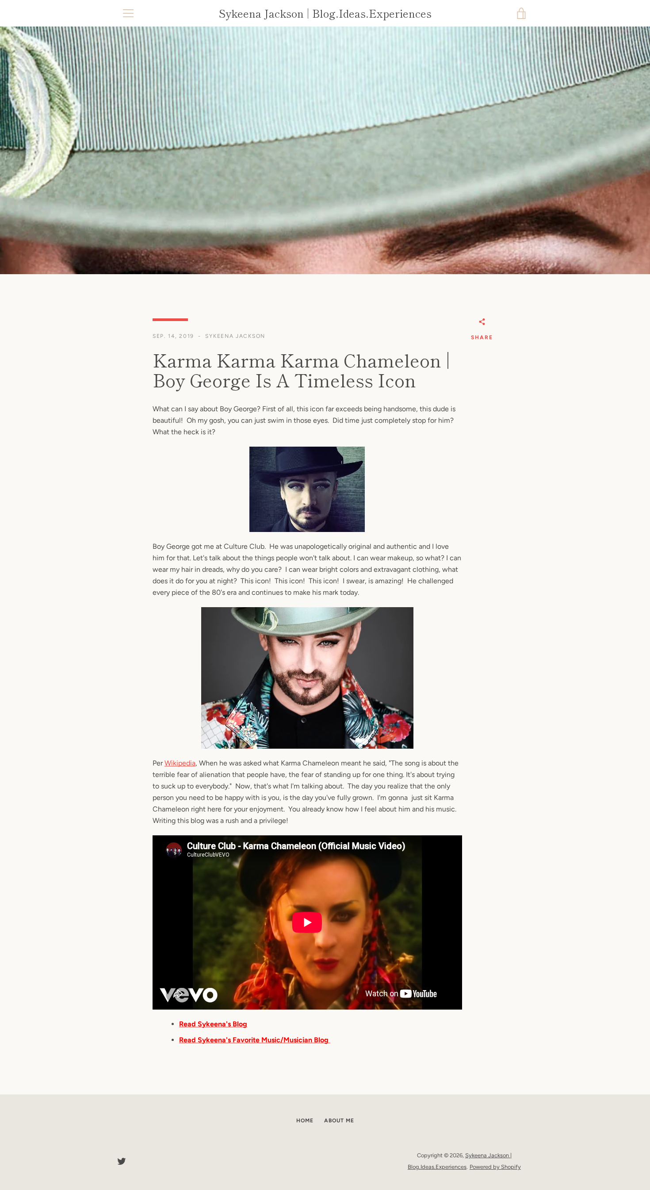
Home (305, 1120)
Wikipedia (179, 763)
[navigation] (128, 13)
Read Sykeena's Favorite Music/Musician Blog (254, 1040)
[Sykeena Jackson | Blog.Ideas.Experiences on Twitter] (121, 1160)
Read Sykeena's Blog (213, 1024)
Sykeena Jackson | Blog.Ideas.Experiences (325, 13)
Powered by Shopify (495, 1166)
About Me (339, 1120)
